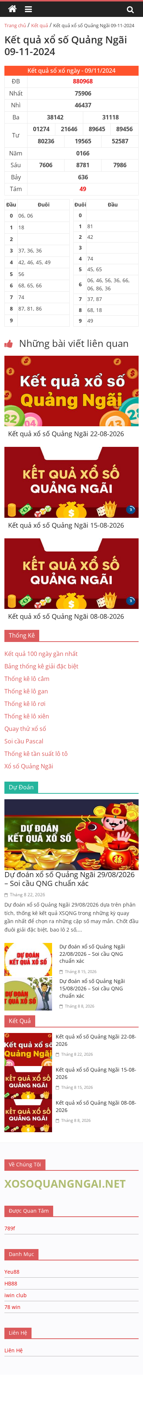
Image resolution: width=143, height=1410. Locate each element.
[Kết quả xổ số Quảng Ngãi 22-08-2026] (71, 360)
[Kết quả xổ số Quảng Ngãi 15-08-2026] (71, 451)
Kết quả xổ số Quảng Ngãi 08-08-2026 (66, 616)
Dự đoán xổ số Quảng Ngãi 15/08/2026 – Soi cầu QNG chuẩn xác (92, 988)
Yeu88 (11, 1271)
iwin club (15, 1295)
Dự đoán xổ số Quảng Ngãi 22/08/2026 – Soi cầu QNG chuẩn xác (92, 953)
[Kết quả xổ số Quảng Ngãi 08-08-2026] (71, 543)
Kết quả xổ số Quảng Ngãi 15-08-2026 (66, 525)
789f (9, 1228)
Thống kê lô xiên (26, 716)
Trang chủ (15, 25)
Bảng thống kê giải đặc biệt (41, 666)
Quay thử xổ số (25, 729)
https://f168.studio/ (70, 1378)
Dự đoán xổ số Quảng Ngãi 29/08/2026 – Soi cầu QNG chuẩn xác (69, 878)
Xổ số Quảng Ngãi (28, 766)
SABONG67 (15, 1386)
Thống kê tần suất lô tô (36, 754)
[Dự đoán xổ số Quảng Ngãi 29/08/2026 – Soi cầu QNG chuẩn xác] (71, 804)
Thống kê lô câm (27, 679)
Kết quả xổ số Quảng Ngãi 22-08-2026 (66, 433)
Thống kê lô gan (26, 691)
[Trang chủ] (12, 9)
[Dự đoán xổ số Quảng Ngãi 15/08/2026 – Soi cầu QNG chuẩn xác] (30, 982)
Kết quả (39, 25)
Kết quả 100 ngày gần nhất (41, 654)
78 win (12, 1306)
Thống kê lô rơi (24, 704)
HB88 (10, 1283)
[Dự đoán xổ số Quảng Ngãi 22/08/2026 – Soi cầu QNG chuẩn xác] (30, 947)
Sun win (46, 1386)
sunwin (89, 1396)
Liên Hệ (13, 1350)
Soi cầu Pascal (23, 741)
